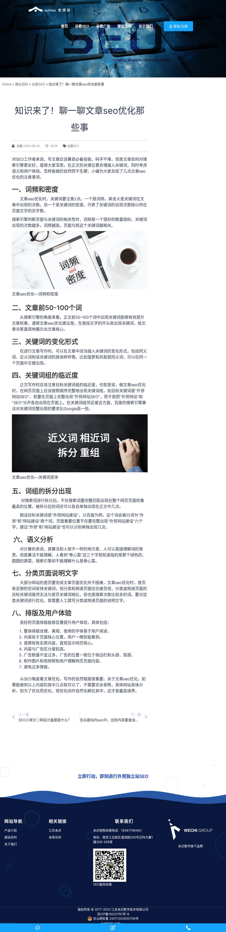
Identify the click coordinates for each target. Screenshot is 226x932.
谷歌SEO (38, 84)
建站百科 (21, 84)
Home (6, 84)
